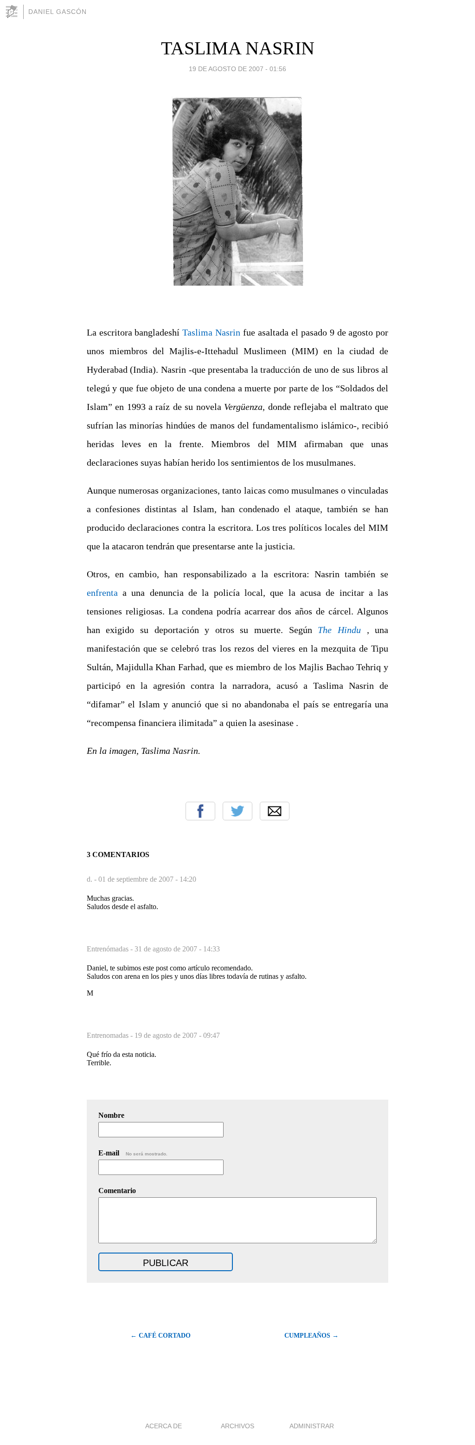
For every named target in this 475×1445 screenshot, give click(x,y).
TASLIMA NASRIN (238, 48)
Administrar (311, 1426)
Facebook (200, 811)
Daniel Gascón (57, 11)
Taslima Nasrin (211, 332)
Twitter (237, 811)
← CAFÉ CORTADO (160, 1335)
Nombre (111, 1115)
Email (274, 811)
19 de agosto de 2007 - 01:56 (237, 69)
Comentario (117, 1190)
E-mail (132, 1153)
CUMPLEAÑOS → (311, 1335)
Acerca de (163, 1426)
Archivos (237, 1426)
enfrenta (102, 592)
